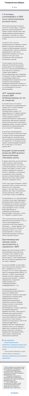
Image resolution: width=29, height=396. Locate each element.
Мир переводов (9, 340)
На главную (14, 393)
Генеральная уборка (14, 2)
